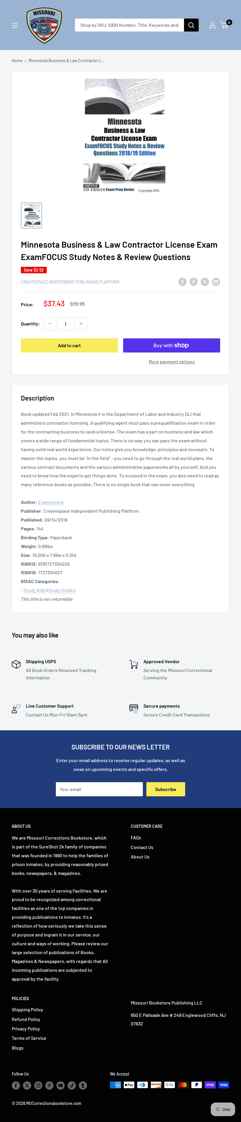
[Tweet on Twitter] (205, 281)
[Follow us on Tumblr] (83, 1085)
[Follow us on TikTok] (72, 1085)
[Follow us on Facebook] (16, 1085)
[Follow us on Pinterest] (49, 1085)
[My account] (212, 25)
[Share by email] (216, 281)
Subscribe (165, 789)
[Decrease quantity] (50, 323)
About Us (140, 856)
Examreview (51, 502)
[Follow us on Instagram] (38, 1085)
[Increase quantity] (81, 323)
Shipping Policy (27, 1009)
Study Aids (35, 590)
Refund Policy (26, 1019)
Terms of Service (29, 1038)
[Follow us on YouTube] (60, 1085)
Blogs (18, 1047)
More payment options (172, 361)
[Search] (191, 25)
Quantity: (30, 323)
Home (17, 60)
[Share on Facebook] (182, 281)
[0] (224, 25)
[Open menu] (15, 25)
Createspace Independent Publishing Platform (70, 281)
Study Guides (62, 590)
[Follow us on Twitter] (27, 1085)
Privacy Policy (26, 1028)
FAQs (136, 837)
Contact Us (142, 847)
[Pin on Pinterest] (194, 281)
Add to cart (69, 345)
